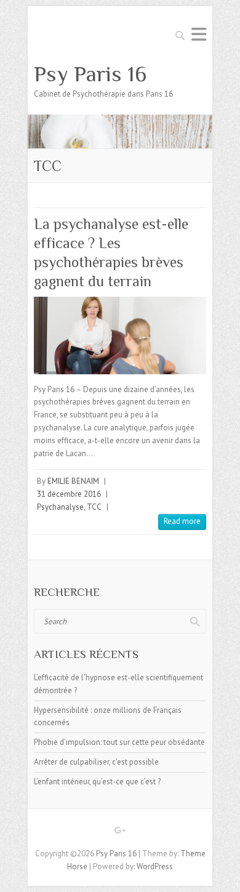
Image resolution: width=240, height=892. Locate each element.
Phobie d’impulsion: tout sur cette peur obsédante (119, 742)
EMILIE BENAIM (73, 481)
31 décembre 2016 (69, 494)
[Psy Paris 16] (120, 120)
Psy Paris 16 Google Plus (120, 832)
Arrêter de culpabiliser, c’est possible (96, 762)
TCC (94, 507)
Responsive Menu (198, 34)
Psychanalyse (60, 507)
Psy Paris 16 (90, 74)
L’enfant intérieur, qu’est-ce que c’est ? (97, 781)
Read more (182, 521)
